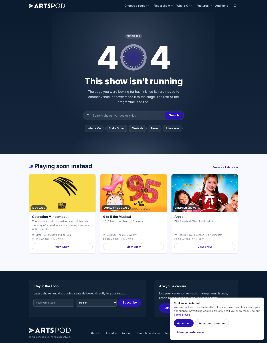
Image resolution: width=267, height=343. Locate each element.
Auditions (221, 5)
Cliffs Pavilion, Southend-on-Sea (53, 235)
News (154, 128)
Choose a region (135, 5)
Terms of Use (182, 314)
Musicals (137, 128)
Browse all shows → (225, 167)
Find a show (162, 5)
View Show (62, 246)
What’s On (183, 5)
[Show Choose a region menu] (150, 5)
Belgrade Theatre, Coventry (122, 235)
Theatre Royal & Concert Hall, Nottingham (200, 235)
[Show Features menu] (211, 5)
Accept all (183, 323)
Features (203, 5)
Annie (178, 217)
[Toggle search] (235, 6)
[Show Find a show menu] (173, 5)
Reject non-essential (212, 323)
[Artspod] (50, 330)
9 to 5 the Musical (117, 217)
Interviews (172, 128)
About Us (96, 333)
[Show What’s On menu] (193, 5)
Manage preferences (191, 332)
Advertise (111, 333)
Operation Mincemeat (49, 217)
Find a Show (116, 128)
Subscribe (130, 302)
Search (174, 115)
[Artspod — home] (47, 5)
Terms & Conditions (148, 333)
